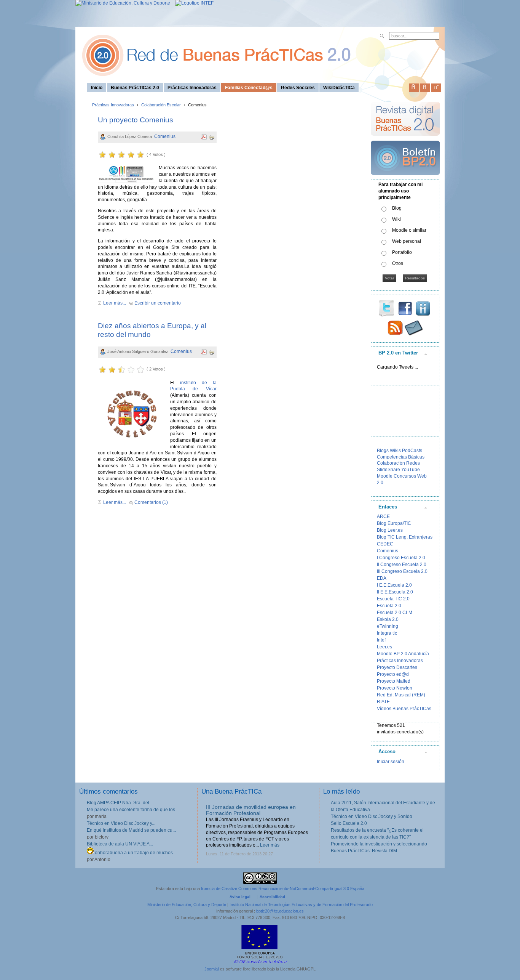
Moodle (384, 476)
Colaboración (391, 463)
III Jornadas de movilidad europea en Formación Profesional (251, 810)
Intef (381, 640)
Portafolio (402, 252)
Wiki (396, 219)
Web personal (406, 241)
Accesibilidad (272, 897)
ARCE (383, 516)
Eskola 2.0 (388, 619)
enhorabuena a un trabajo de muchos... (135, 852)
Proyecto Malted (393, 681)
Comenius (164, 136)
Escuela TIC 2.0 (393, 598)
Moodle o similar (409, 230)
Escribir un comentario (157, 303)
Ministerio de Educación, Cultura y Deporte (186, 904)
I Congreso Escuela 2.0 (401, 557)
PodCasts (412, 450)
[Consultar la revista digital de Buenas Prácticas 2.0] (405, 139)
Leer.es (384, 647)
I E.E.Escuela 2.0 (394, 585)
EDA (381, 578)
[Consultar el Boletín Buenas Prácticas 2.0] (405, 178)
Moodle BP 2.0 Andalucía (403, 653)
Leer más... (114, 303)
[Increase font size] (414, 86)
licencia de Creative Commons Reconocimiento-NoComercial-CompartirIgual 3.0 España (282, 888)
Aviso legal (240, 897)
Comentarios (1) (151, 502)
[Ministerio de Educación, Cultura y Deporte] (122, 3)
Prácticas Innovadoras (113, 105)
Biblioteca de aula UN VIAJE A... (120, 844)
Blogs (383, 450)
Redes (413, 463)
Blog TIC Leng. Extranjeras (404, 537)
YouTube (410, 469)
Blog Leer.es (390, 530)
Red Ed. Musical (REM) (401, 695)
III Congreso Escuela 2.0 (402, 571)
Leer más (269, 845)
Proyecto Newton (394, 688)
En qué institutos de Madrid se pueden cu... (131, 830)
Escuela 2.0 (389, 605)
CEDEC (385, 544)
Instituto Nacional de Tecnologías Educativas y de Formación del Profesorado (301, 904)
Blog (397, 208)
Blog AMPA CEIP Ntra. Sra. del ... (120, 802)
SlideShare (388, 469)
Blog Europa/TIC (394, 523)
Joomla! (211, 969)
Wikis (395, 450)
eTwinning (387, 626)
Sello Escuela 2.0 (349, 823)
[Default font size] (425, 86)
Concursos (405, 476)
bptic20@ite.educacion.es (280, 911)
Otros (397, 263)
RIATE (383, 701)
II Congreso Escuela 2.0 (401, 564)
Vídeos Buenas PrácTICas (404, 708)
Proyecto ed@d (393, 674)
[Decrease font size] (436, 86)
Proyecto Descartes (397, 667)
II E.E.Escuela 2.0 (395, 592)
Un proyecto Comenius (135, 120)
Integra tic (387, 633)
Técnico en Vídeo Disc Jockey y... (121, 823)
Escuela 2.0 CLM (394, 612)
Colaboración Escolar (161, 105)
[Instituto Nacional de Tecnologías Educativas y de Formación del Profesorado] (192, 3)
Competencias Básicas (400, 457)
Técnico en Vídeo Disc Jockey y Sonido (371, 816)
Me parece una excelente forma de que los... (133, 809)
